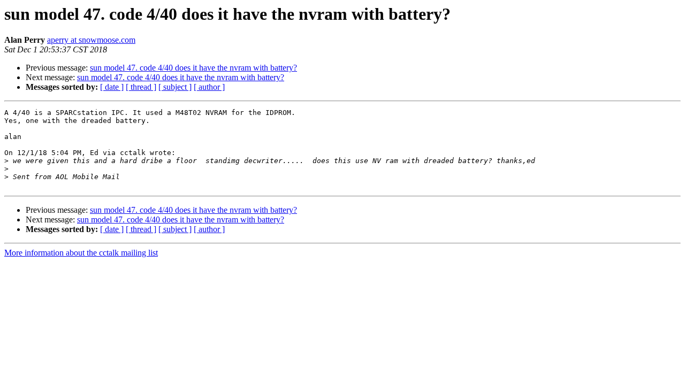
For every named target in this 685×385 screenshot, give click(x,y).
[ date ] (112, 86)
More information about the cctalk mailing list (81, 252)
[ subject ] (175, 86)
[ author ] (209, 86)
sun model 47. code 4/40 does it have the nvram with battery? (193, 67)
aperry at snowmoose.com (91, 39)
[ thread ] (141, 86)
